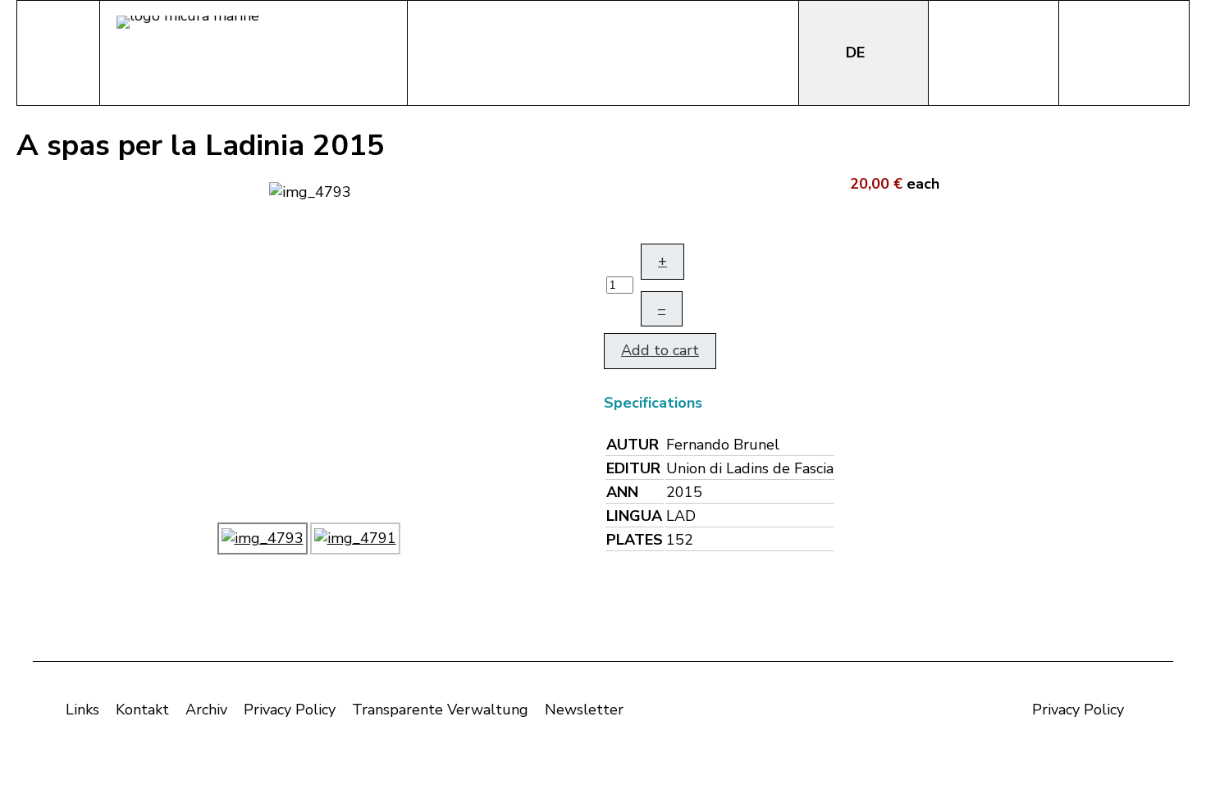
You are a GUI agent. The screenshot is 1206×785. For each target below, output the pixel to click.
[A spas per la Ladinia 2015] (310, 190)
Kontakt (142, 709)
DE (857, 52)
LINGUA (634, 516)
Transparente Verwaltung (440, 709)
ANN (622, 492)
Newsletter (584, 709)
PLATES (634, 540)
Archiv (206, 709)
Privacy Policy (290, 709)
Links (82, 709)
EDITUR (633, 468)
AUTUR (632, 444)
